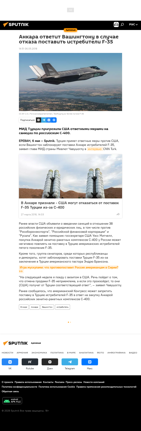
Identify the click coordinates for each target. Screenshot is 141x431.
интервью (95, 149)
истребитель (62, 307)
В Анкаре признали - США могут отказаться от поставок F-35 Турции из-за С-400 (70, 205)
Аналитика (86, 352)
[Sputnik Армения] (17, 27)
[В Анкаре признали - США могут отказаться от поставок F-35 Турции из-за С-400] (70, 176)
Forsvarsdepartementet (41, 113)
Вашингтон (47, 307)
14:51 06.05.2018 (28, 48)
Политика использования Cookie (57, 386)
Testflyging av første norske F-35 (69, 113)
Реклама (59, 382)
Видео (133, 352)
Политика (57, 352)
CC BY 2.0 (23, 113)
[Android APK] (12, 401)
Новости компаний (93, 382)
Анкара (34, 307)
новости (7, 352)
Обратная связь (10, 391)
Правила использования (28, 382)
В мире (23, 307)
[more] (118, 214)
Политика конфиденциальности (19, 386)
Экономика (39, 352)
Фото (100, 352)
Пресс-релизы (74, 382)
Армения (22, 352)
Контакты (48, 382)
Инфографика (116, 352)
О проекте (7, 382)
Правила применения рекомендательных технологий (106, 386)
